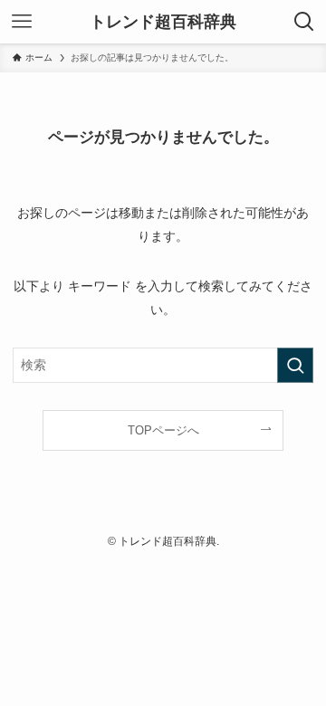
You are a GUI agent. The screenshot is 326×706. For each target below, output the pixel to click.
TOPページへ (163, 430)
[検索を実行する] (295, 365)
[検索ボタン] (304, 21)
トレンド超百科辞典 (163, 22)
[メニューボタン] (21, 21)
